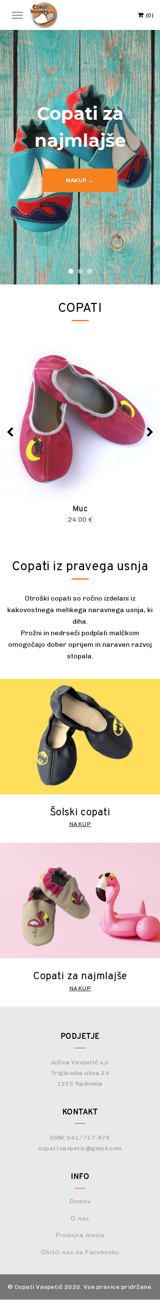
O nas (80, 1218)
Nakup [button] (80, 824)
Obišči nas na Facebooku (80, 1252)
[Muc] (80, 418)
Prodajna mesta (80, 1235)
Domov (80, 1201)
